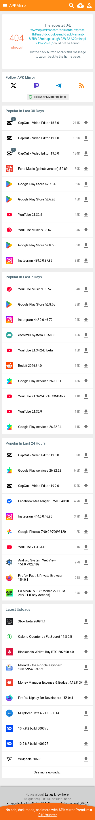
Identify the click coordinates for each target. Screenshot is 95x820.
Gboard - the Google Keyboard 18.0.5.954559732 (40, 667)
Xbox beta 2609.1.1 (32, 621)
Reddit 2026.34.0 (30, 366)
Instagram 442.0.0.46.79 (35, 320)
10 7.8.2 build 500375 (33, 728)
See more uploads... (47, 772)
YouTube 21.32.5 (30, 215)
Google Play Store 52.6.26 (36, 199)
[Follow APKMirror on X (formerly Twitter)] (13, 87)
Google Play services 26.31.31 (39, 381)
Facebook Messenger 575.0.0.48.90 (43, 501)
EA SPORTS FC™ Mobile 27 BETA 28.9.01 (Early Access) (41, 593)
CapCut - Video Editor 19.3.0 (38, 455)
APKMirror (18, 5)
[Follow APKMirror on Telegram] (58, 87)
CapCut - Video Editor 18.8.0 (38, 123)
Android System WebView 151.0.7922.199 (37, 562)
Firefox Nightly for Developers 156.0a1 (45, 698)
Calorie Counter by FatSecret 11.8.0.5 (45, 637)
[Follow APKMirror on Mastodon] (36, 87)
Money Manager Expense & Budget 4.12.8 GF (50, 683)
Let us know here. (57, 794)
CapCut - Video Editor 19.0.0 (38, 153)
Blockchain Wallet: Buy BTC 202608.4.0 (46, 652)
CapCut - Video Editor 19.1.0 (38, 138)
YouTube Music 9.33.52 (34, 230)
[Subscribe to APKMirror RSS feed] (81, 87)
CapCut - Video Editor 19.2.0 (38, 486)
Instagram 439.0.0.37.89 (35, 261)
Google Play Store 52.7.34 (36, 184)
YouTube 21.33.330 (32, 547)
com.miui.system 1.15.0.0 (36, 335)
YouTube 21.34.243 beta (35, 350)
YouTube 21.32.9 (30, 412)
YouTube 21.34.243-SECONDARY (41, 396)
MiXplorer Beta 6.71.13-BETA (38, 713)
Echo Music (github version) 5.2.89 (43, 169)
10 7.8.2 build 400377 (33, 744)
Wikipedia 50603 (29, 759)
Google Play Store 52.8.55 (36, 245)
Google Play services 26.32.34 (39, 427)
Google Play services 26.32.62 (39, 471)
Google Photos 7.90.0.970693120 (42, 532)
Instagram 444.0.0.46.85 (35, 516)
